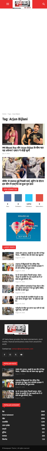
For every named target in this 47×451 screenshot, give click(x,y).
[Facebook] (4, 354)
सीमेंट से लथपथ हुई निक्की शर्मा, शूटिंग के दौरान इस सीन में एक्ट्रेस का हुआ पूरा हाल (23, 182)
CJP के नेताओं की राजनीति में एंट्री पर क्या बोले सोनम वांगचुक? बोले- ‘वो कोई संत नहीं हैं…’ (29, 299)
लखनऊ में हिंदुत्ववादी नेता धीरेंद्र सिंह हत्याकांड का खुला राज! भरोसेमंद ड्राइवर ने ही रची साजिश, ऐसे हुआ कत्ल (29, 266)
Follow (18, 195)
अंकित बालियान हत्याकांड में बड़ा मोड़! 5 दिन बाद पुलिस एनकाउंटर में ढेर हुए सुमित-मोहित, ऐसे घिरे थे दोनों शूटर (30, 288)
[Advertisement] (23, 35)
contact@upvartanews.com (22, 349)
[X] (15, 354)
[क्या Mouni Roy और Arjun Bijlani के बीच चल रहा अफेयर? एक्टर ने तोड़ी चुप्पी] (23, 134)
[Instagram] (10, 354)
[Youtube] (21, 354)
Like (7, 195)
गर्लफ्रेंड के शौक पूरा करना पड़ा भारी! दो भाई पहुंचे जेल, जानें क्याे (30, 309)
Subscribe (39, 195)
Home (4, 114)
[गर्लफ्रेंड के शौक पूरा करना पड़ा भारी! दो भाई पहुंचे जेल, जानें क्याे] (8, 311)
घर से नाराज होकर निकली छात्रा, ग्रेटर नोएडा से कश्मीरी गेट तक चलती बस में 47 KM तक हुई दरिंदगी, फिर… (29, 277)
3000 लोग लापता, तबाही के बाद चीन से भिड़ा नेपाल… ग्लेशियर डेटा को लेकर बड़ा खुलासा (30, 254)
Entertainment (7, 144)
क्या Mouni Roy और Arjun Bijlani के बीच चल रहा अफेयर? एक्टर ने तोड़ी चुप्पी (22, 149)
